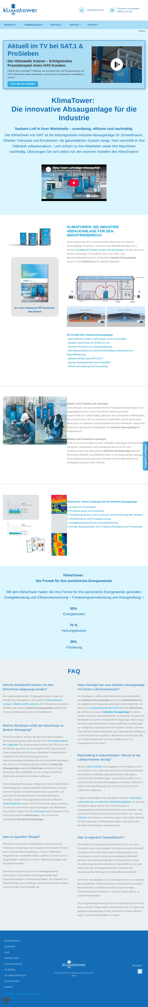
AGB (7, 952)
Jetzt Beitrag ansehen (23, 84)
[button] (6, 1000)
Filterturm (82, 817)
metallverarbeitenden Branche (106, 708)
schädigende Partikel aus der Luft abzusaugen (99, 250)
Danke (9, 987)
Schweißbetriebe (12, 803)
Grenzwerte (40, 811)
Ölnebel (10, 969)
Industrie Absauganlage (116, 712)
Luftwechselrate (93, 766)
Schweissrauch (15, 975)
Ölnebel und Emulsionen (26, 704)
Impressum (12, 958)
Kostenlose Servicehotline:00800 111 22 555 (129, 10)
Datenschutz (13, 964)
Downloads (12, 941)
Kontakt (93, 25)
